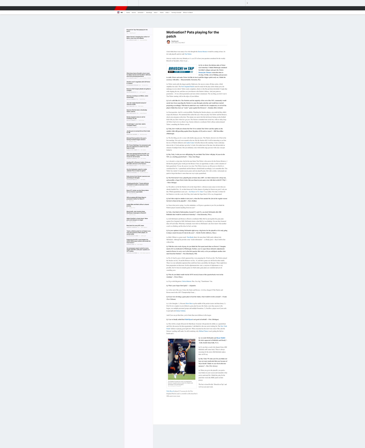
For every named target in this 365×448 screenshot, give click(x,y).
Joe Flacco (192, 192)
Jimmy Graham (180, 311)
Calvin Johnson (186, 281)
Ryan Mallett (221, 338)
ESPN (121, 8)
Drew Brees (189, 303)
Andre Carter (190, 143)
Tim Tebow (188, 54)
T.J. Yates (200, 192)
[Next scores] (247, 3)
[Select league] (122, 3)
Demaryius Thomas (205, 72)
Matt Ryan (188, 319)
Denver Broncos (203, 51)
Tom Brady (190, 237)
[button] (243, 8)
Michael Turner (203, 331)
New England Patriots (187, 86)
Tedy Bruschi (170, 391)
